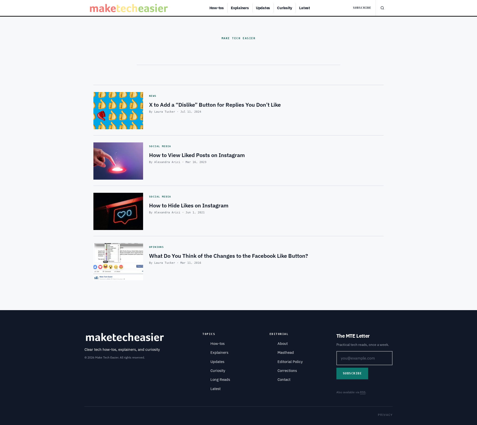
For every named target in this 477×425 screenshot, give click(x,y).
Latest (304, 7)
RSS (362, 392)
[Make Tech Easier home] (129, 8)
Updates (263, 7)
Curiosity (284, 7)
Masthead (286, 352)
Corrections (287, 370)
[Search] (382, 8)
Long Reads (220, 379)
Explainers (240, 7)
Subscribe (362, 7)
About (283, 343)
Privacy (385, 415)
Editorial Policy (290, 361)
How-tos (216, 7)
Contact (284, 379)
